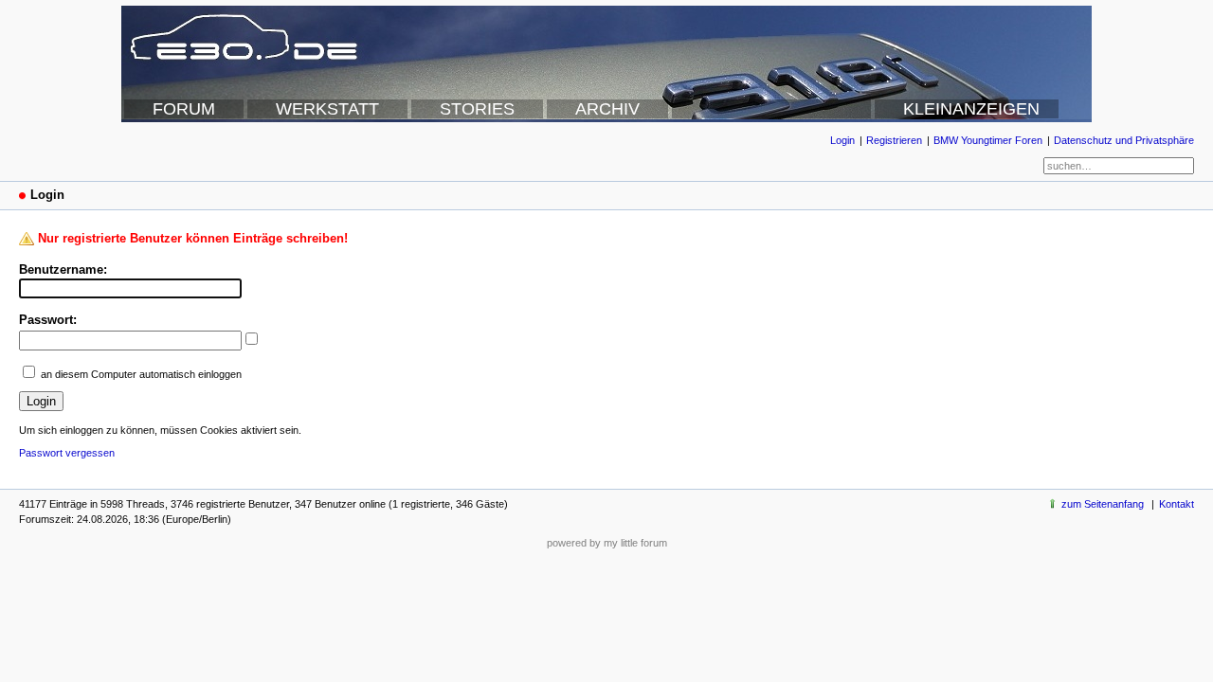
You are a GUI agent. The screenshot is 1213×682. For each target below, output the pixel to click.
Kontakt (1176, 504)
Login (842, 140)
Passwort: (48, 320)
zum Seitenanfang (1102, 504)
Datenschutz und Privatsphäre (1124, 140)
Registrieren (894, 140)
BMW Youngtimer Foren (987, 140)
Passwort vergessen (67, 452)
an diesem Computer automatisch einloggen (141, 374)
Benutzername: (63, 269)
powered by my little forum (607, 542)
